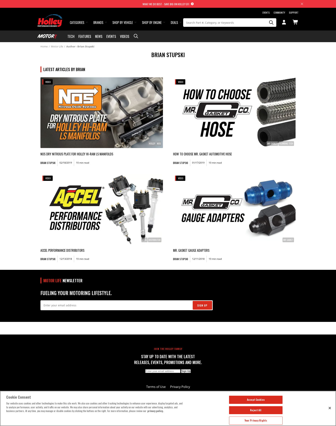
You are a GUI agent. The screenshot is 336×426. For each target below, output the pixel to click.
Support (293, 12)
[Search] (271, 22)
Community (279, 12)
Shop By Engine (152, 22)
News (98, 36)
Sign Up (202, 305)
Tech (70, 36)
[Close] (330, 408)
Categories (77, 22)
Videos (124, 36)
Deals (174, 22)
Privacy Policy (180, 387)
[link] (101, 112)
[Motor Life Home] (47, 36)
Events (266, 12)
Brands (98, 22)
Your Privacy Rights (256, 420)
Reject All (255, 410)
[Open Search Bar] (136, 36)
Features (84, 36)
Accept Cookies (256, 400)
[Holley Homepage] (50, 17)
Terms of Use (156, 387)
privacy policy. (155, 411)
